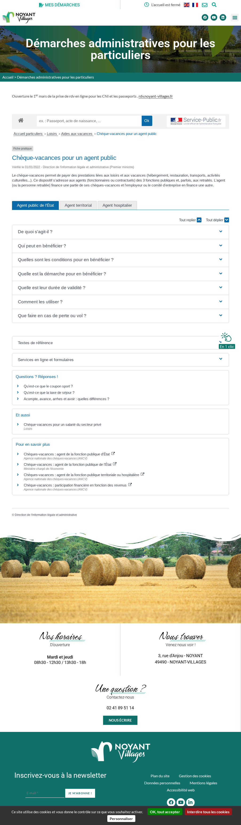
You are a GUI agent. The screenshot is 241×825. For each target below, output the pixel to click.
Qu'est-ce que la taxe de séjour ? (49, 393)
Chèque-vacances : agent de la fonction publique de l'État (68, 464)
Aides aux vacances (77, 134)
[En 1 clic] (226, 339)
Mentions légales (203, 783)
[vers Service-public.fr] (196, 121)
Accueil (7, 77)
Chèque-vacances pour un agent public (127, 134)
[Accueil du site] (120, 751)
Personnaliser (121, 818)
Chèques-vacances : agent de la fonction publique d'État (67, 454)
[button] (235, 17)
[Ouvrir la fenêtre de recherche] (214, 4)
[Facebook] (205, 17)
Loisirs (52, 134)
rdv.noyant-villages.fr (156, 96)
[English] (187, 4)
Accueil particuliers (29, 134)
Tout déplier (215, 220)
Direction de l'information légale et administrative (46, 515)
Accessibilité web (181, 790)
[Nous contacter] (204, 5)
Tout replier (188, 220)
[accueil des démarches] (21, 120)
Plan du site (160, 776)
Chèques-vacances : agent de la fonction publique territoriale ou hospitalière (82, 475)
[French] (195, 4)
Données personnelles (162, 783)
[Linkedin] (223, 17)
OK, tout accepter (165, 811)
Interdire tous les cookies (208, 811)
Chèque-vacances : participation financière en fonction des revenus (76, 485)
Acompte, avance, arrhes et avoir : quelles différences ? (66, 399)
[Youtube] (214, 17)
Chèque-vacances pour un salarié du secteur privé (62, 424)
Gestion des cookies (195, 776)
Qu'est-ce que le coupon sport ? (48, 386)
